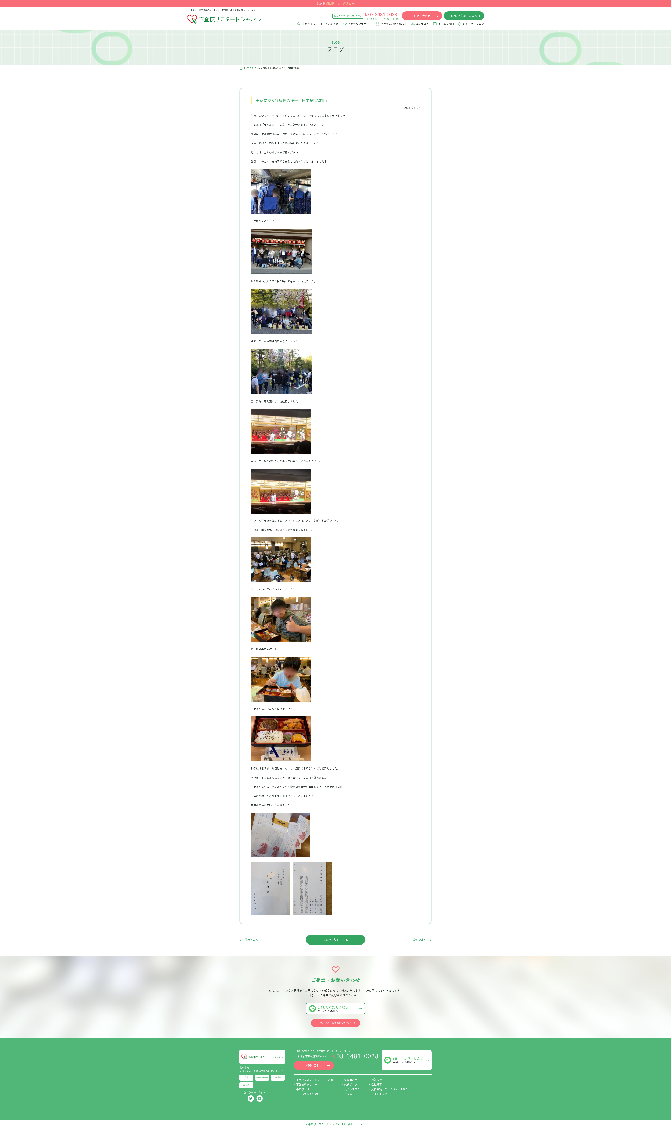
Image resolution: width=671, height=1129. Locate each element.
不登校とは (302, 1089)
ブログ (250, 68)
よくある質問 (446, 24)
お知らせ (376, 1079)
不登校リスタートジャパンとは (320, 24)
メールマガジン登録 (308, 1094)
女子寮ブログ (352, 1089)
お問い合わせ (313, 1065)
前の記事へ (251, 939)
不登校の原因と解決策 (394, 24)
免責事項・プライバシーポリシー (391, 1089)
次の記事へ (419, 939)
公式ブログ (350, 1084)
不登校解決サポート (359, 24)
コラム (348, 1094)
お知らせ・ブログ (473, 24)
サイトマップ (379, 1094)
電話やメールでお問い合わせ (335, 1022)
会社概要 (376, 1084)
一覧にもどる (335, 940)
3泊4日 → (335, 3)
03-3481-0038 (382, 14)
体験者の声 (422, 24)
